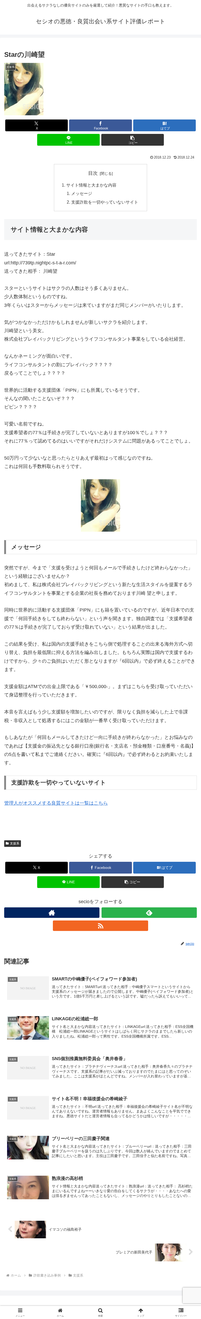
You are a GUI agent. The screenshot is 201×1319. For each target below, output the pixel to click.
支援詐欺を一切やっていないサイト (104, 202)
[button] (132, 140)
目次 (93, 173)
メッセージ (81, 193)
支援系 (14, 843)
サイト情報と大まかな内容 (91, 185)
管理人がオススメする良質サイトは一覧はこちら (56, 803)
